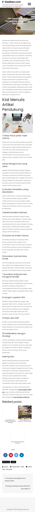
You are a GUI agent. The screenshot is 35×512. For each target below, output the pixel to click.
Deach (6, 467)
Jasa (3, 469)
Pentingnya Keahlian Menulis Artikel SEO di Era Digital (17, 487)
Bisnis (30, 467)
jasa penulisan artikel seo (21, 397)
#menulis (6, 462)
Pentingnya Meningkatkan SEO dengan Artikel (15, 479)
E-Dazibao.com (11, 2)
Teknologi (9, 469)
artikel (13, 462)
